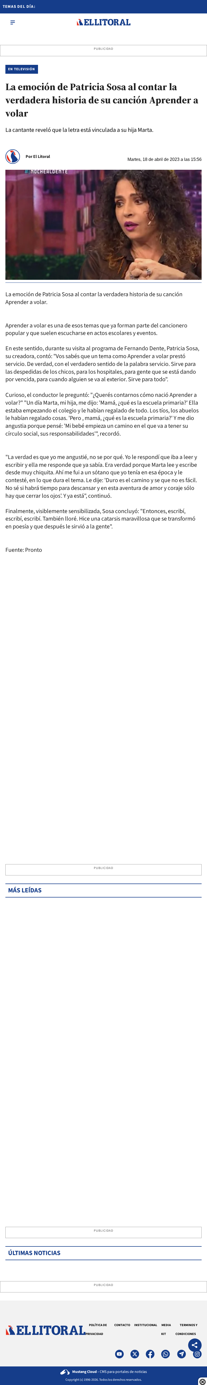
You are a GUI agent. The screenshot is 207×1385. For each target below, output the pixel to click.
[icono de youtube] (119, 1354)
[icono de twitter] (134, 1354)
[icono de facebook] (150, 1354)
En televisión (21, 69)
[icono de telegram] (181, 1354)
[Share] (195, 1345)
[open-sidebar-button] (12, 22)
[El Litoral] (103, 22)
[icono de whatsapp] (165, 1354)
